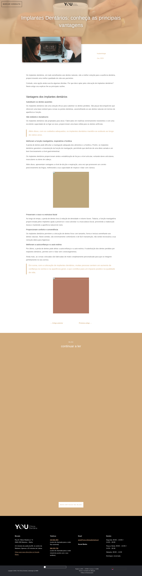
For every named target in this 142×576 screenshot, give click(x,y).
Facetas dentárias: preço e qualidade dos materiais (36, 491)
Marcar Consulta (11, 4)
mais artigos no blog (71, 505)
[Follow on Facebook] (79, 548)
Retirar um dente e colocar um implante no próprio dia (36, 375)
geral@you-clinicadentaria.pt (88, 540)
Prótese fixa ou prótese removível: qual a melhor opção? (37, 406)
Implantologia (101, 53)
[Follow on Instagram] (84, 548)
